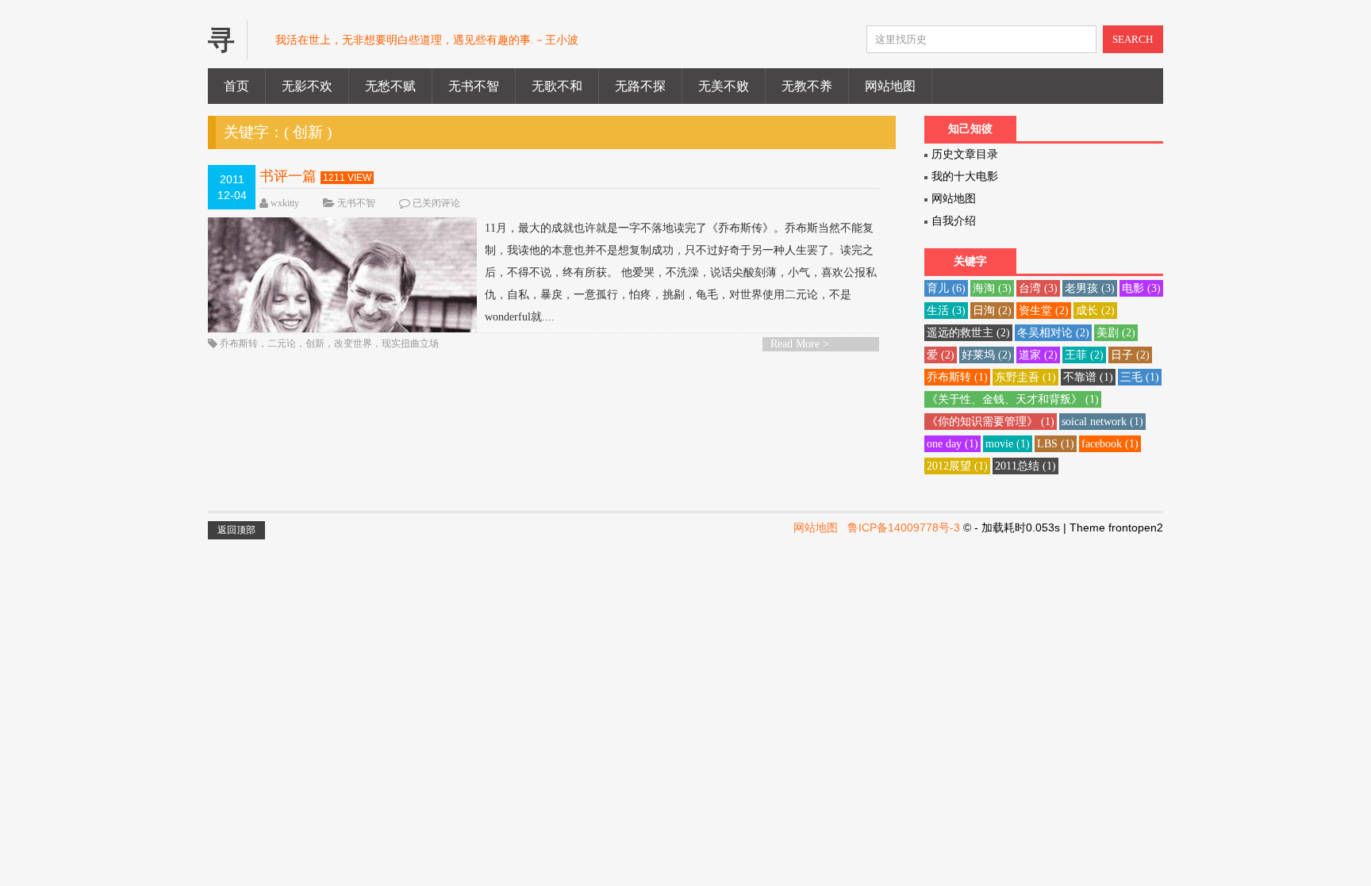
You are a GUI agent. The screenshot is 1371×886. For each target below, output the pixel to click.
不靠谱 (1088, 377)
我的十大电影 (964, 176)
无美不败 (723, 86)
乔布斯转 (239, 343)
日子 (1130, 355)
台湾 (1038, 288)
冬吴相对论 (1053, 333)
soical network (1102, 422)
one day (952, 444)
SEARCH (1132, 39)
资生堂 (1044, 310)
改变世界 (353, 343)
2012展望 (957, 466)
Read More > (799, 344)
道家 (1038, 355)
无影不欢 (307, 86)
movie (1007, 444)
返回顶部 (236, 529)
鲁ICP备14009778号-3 (903, 527)
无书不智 (473, 86)
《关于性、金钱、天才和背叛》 (1013, 399)
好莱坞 (987, 355)
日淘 (992, 310)
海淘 (992, 288)
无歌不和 (557, 86)
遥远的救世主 (968, 333)
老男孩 (1090, 288)
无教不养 (807, 86)
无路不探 (640, 86)
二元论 (281, 343)
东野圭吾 (1025, 377)
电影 (1141, 288)
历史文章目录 (964, 154)
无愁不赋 (390, 86)
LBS (1055, 444)
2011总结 (1025, 466)
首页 (236, 86)
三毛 (1139, 377)
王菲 (1084, 355)
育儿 (946, 288)
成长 (1095, 310)
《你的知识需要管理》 (990, 422)
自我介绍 (953, 221)
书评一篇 (288, 176)
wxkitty (285, 203)
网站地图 (890, 86)
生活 (946, 310)
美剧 (1115, 333)
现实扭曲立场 (410, 343)
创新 (315, 343)
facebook (1110, 444)
